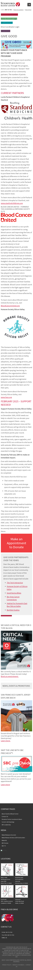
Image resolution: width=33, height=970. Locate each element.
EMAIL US (4, 937)
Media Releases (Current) (9, 835)
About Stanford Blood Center (10, 814)
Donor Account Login (9, 19)
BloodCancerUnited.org (10, 306)
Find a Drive (28, 10)
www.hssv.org (6, 397)
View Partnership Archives (6, 615)
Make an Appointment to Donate (16, 543)
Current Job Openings (8, 822)
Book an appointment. (10, 676)
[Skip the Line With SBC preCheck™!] (16, 771)
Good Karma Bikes (14, 593)
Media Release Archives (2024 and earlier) (13, 837)
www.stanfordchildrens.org (12, 203)
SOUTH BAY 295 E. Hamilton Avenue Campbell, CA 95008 (7, 901)
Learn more (5, 784)
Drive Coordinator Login (10, 27)
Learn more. (5, 741)
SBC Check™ (7, 23)
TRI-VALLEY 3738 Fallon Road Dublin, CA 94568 (19, 901)
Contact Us (5, 816)
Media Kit (4, 840)
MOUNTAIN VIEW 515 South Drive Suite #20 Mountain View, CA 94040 (21, 880)
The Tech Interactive (15, 583)
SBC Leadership (6, 825)
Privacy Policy (6, 965)
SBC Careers (5, 31)
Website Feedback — (19, 965)
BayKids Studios (13, 610)
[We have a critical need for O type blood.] (16, 669)
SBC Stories (5, 843)
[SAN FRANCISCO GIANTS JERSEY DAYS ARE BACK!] (16, 730)
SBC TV (4, 846)
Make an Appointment (9, 14)
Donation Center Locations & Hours (12, 819)
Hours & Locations (18, 10)
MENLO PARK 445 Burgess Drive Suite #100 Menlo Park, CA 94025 (6, 880)
